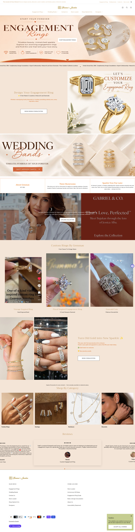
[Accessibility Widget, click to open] (132, 266)
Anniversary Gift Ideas (74, 492)
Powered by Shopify (14, 521)
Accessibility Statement (74, 505)
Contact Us (120, 2)
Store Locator (127, 2)
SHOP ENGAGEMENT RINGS (67, 40)
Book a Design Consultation (75, 499)
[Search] (127, 7)
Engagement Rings (104, 2)
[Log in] (122, 7)
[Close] (131, 516)
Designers (12, 505)
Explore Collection (67, 220)
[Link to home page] (18, 478)
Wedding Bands (112, 2)
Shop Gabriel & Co (14, 502)
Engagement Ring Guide (74, 495)
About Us (70, 502)
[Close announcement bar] (131, 2)
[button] (64, 468)
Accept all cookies (120, 527)
